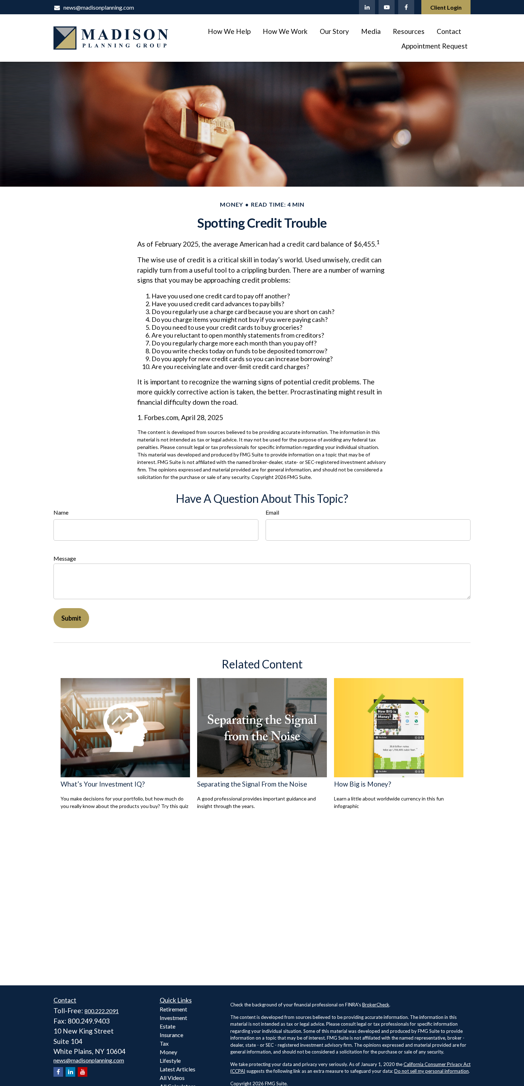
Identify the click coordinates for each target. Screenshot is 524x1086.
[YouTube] (387, 7)
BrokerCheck (375, 1004)
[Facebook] (406, 7)
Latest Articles (177, 1069)
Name (60, 512)
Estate (167, 1026)
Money (168, 1052)
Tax (164, 1043)
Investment (173, 1017)
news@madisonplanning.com (98, 7)
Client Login (446, 7)
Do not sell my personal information (431, 1071)
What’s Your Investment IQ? (103, 784)
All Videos (172, 1077)
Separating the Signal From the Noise (252, 784)
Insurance (171, 1034)
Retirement (173, 1009)
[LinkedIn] (367, 7)
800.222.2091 (101, 1010)
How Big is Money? (362, 784)
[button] (229, 30)
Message (64, 558)
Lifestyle (170, 1060)
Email (272, 512)
